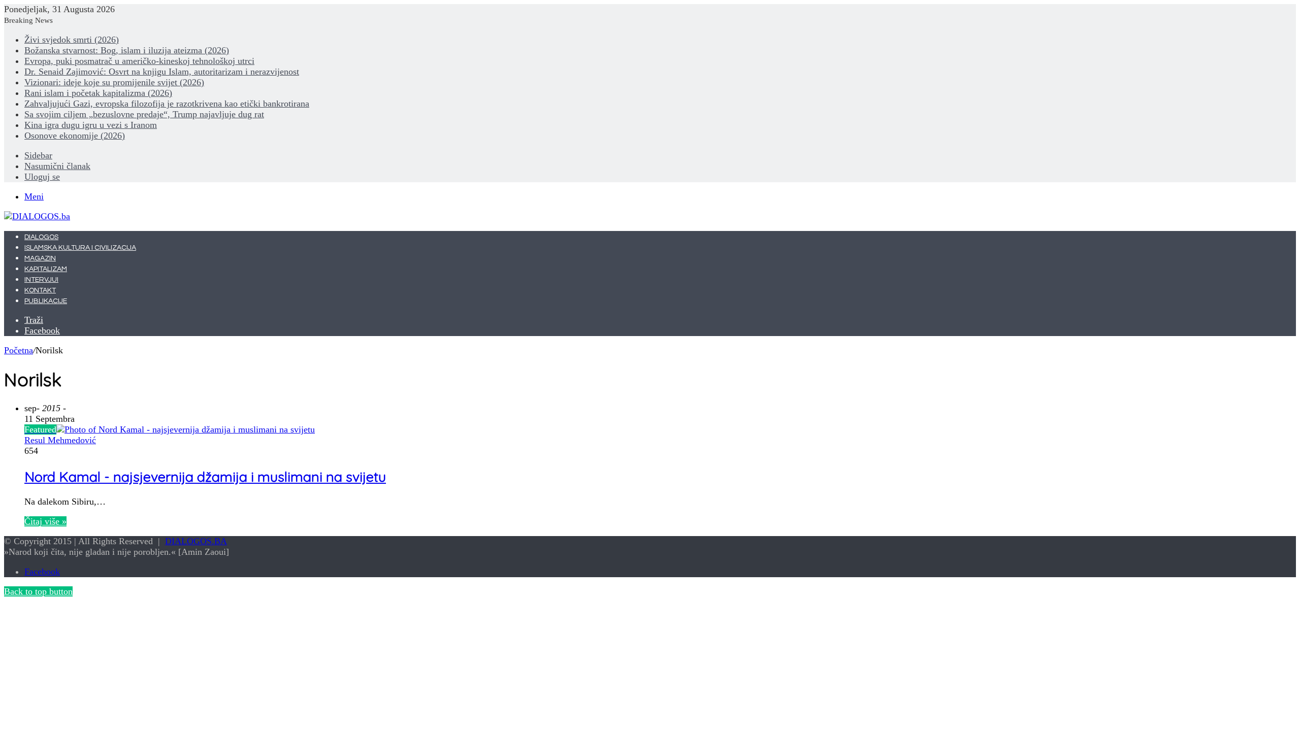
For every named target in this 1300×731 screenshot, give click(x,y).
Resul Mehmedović (60, 440)
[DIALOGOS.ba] (37, 216)
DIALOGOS (41, 237)
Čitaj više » (45, 521)
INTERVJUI (41, 279)
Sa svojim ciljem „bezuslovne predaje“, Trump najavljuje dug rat (144, 114)
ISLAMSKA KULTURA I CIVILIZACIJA (80, 247)
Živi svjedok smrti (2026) (71, 40)
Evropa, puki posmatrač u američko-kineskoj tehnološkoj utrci (139, 61)
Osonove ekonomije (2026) (74, 135)
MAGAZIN (40, 258)
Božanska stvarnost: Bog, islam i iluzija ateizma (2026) (126, 50)
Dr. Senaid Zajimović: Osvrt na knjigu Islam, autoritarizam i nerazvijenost (161, 72)
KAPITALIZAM (45, 269)
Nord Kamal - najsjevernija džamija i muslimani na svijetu (205, 476)
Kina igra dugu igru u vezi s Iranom (90, 125)
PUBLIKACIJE (45, 301)
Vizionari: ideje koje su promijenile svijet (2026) (114, 82)
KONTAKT (40, 290)
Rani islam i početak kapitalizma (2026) (98, 93)
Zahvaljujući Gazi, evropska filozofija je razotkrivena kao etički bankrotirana (166, 103)
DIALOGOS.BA (196, 541)
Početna (18, 350)
